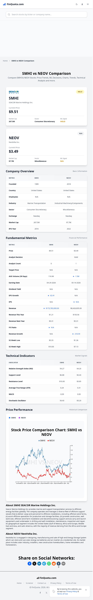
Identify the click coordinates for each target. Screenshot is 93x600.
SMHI (14, 98)
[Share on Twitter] (34, 564)
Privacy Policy (71, 591)
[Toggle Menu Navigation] (87, 4)
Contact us (42, 583)
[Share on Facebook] (29, 564)
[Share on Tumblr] (59, 564)
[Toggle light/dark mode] (76, 4)
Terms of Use (62, 594)
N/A (62, 161)
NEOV (14, 137)
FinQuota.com (47, 577)
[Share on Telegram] (44, 564)
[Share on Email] (63, 564)
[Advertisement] (46, 38)
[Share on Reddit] (54, 564)
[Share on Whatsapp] (49, 564)
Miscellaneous (40, 161)
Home (5, 61)
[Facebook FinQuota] (40, 592)
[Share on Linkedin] (39, 564)
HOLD (62, 121)
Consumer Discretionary (45, 121)
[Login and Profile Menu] (82, 4)
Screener (29, 583)
